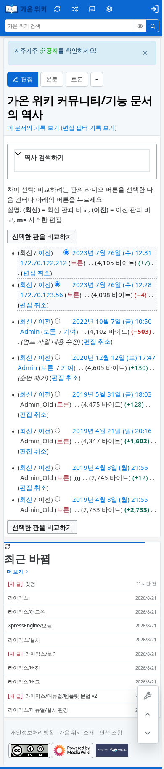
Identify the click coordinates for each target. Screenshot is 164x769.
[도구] (147, 696)
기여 (69, 331)
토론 (77, 79)
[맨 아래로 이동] (147, 733)
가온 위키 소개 (76, 732)
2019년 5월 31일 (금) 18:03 (112, 394)
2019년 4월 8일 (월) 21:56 (110, 467)
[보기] (140, 26)
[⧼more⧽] (96, 79)
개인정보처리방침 (32, 732)
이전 (44, 252)
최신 (26, 284)
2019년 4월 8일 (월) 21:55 (110, 499)
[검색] (152, 26)
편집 (27, 79)
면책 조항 (110, 732)
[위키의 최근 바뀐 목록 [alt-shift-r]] (57, 9)
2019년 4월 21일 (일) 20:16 (112, 430)
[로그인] (154, 9)
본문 (52, 79)
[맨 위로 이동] (147, 714)
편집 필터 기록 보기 (89, 127)
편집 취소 (36, 272)
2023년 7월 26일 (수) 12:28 (112, 284)
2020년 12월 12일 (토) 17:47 (114, 357)
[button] (92, 9)
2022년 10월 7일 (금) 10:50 (112, 321)
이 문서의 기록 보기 (33, 127)
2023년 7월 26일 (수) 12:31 (112, 252)
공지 (52, 50)
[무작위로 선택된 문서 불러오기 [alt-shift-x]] (74, 9)
